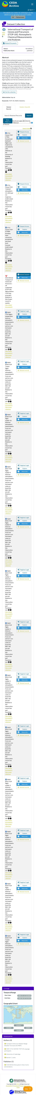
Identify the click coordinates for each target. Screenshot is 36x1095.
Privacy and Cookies (25, 1086)
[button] (10, 43)
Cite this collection (10, 92)
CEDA (18, 1087)
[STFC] (18, 1092)
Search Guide (26, 128)
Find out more (20, 17)
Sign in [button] (31, 10)
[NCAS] (18, 1080)
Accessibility (9, 1086)
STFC (17, 1084)
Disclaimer (16, 1086)
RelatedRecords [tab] (8, 108)
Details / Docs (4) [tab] (24, 107)
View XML (3, 33)
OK (13, 17)
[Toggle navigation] (32, 4)
